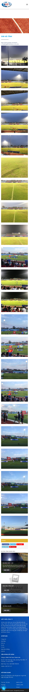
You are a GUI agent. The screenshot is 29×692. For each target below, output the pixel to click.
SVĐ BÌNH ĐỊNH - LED (8, 563)
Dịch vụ (3, 643)
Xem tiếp (6, 570)
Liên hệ (3, 651)
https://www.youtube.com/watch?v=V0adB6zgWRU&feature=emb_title (10, 43)
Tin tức (2, 647)
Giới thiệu (3, 641)
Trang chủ (3, 639)
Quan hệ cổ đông (5, 649)
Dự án (2, 645)
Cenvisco (22, 690)
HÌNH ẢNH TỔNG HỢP (8, 586)
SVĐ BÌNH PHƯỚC (7, 606)
